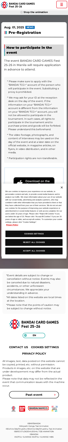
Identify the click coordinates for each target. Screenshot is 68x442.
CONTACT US (18, 347)
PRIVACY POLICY (34, 353)
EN (34, 335)
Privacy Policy (12, 225)
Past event (34, 394)
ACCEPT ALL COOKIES (34, 251)
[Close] (61, 187)
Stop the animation (36, 12)
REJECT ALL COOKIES (34, 242)
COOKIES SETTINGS (45, 347)
